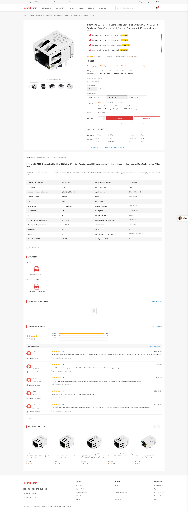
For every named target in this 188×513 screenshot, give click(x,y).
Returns (99, 147)
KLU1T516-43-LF (94, 97)
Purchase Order (158, 496)
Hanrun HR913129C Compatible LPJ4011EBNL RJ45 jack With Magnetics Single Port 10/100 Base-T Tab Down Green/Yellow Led (94, 456)
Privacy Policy (52, 507)
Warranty (78, 499)
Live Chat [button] (109, 147)
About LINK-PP (119, 485)
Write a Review (157, 326)
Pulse (100, 89)
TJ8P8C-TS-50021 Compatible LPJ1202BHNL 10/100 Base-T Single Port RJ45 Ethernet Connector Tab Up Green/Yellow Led (147, 456)
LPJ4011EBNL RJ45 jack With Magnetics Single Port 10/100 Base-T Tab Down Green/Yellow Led (121, 456)
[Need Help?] (157, 2)
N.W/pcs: (99, 135)
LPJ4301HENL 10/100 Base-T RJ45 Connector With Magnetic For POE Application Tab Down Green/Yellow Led (66, 456)
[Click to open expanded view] (53, 51)
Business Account (159, 492)
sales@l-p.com (31, 497)
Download (41, 157)
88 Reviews (97, 56)
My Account (157, 489)
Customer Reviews (59, 157)
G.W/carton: (132, 142)
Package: (131, 135)
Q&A (49, 157)
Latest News (118, 496)
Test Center (118, 499)
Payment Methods (81, 489)
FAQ (155, 499)
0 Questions (109, 56)
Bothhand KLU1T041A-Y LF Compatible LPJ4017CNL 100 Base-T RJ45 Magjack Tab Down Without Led (38, 456)
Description (30, 157)
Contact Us (118, 489)
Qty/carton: (132, 138)
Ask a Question (157, 301)
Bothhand (92, 89)
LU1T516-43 (113, 97)
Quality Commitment (121, 492)
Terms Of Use (61, 507)
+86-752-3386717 (31, 494)
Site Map (68, 507)
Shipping (92, 147)
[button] (136, 109)
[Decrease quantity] (103, 119)
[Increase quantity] (103, 117)
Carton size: (100, 142)
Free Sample (120, 147)
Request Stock (121, 56)
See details (125, 106)
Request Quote (158, 485)
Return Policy (80, 496)
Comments (67, 358)
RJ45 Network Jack (34, 247)
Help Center (79, 485)
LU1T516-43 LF (133, 97)
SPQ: (97, 138)
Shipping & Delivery (81, 492)
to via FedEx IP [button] (113, 103)
